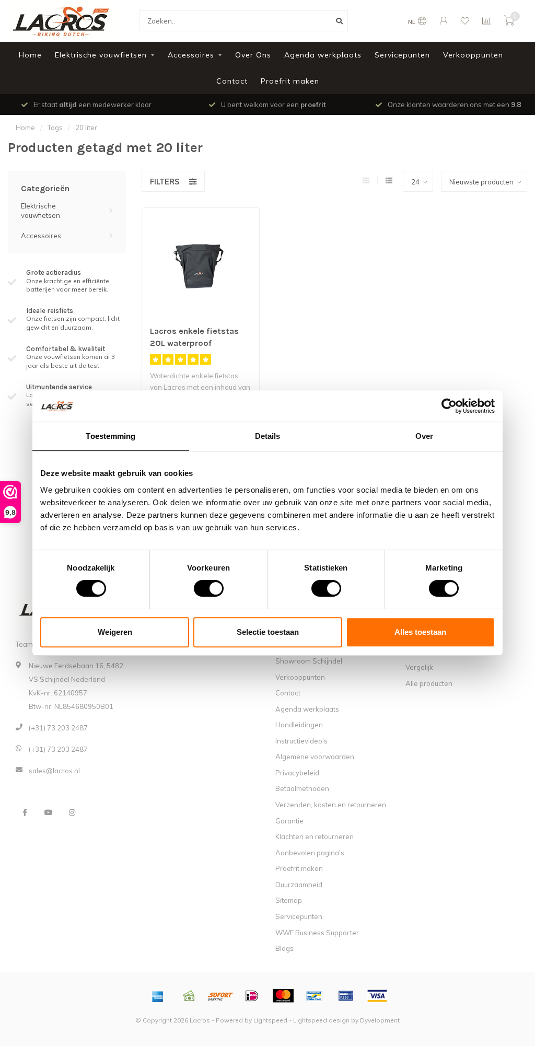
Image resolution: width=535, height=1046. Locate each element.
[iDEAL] (252, 996)
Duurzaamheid (298, 884)
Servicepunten (402, 55)
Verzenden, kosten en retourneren (330, 804)
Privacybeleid (297, 773)
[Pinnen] (346, 996)
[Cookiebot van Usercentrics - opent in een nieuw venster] (449, 406)
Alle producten (428, 683)
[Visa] (377, 996)
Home (30, 55)
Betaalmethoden (302, 788)
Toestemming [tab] (110, 436)
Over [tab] (424, 436)
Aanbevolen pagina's (309, 853)
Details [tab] (268, 436)
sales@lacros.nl (54, 770)
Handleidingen (299, 724)
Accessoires (191, 55)
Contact (232, 81)
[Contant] (189, 996)
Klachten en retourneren (314, 836)
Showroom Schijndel (308, 661)
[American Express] (158, 996)
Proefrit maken (290, 81)
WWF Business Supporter (317, 932)
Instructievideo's (301, 741)
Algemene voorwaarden (314, 756)
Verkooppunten (473, 55)
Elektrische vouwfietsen (101, 55)
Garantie (289, 821)
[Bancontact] (314, 996)
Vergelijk (419, 667)
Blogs (284, 948)
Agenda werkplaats (323, 55)
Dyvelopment (380, 1020)
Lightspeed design (321, 1020)
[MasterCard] (283, 996)
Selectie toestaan (268, 631)
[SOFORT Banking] (220, 996)
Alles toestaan (420, 631)
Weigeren (115, 631)
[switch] (200, 588)
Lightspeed (270, 1020)
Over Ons (253, 55)
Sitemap (288, 900)
